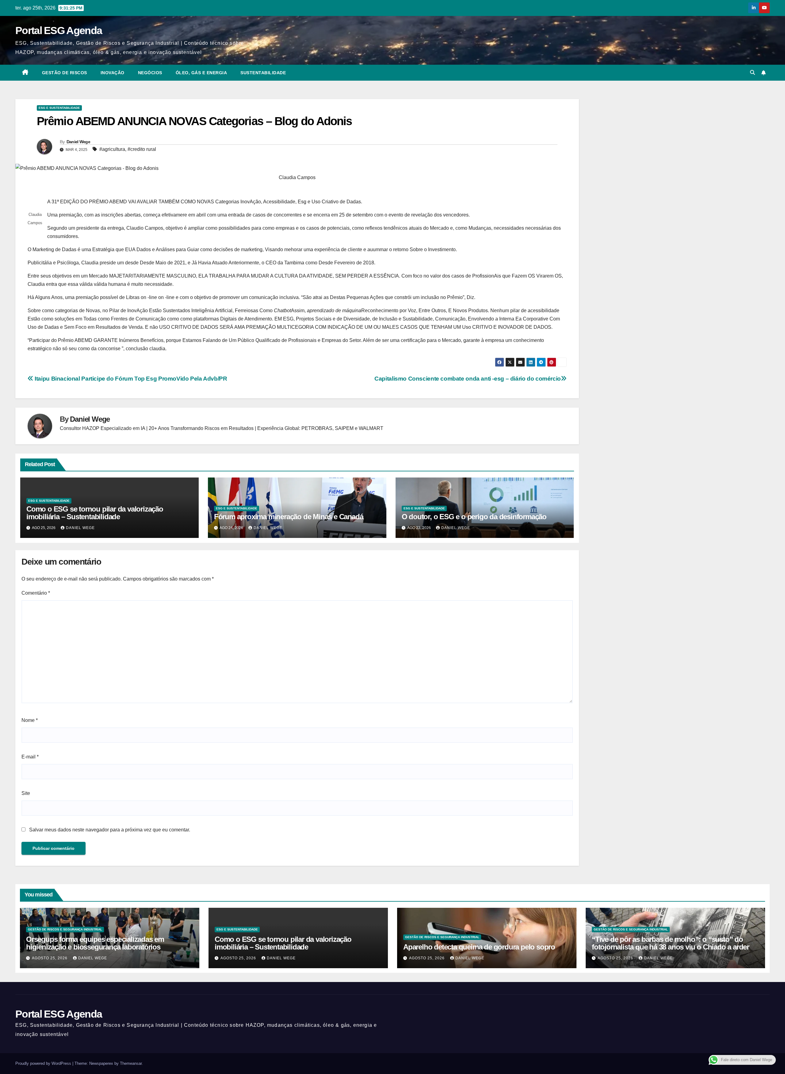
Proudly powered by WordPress (43, 1063)
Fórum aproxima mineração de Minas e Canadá (288, 516)
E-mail (30, 756)
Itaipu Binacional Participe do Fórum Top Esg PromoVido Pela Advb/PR (130, 378)
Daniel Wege (78, 141)
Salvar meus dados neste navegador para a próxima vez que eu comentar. (109, 829)
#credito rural (142, 149)
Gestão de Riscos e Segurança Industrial (65, 929)
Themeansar (131, 1063)
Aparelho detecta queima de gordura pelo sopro (479, 947)
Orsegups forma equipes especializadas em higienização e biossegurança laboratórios (95, 943)
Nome (29, 720)
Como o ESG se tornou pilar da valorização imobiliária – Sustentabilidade (94, 513)
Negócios (150, 72)
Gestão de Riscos (64, 72)
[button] (752, 72)
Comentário (35, 593)
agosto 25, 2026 (50, 958)
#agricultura (112, 149)
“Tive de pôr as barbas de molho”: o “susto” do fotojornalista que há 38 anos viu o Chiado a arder (670, 943)
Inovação (112, 72)
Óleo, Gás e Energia (201, 72)
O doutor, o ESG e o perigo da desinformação (474, 516)
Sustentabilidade (263, 72)
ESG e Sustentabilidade (59, 107)
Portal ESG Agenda (58, 30)
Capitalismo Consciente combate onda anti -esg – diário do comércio (467, 378)
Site (25, 793)
